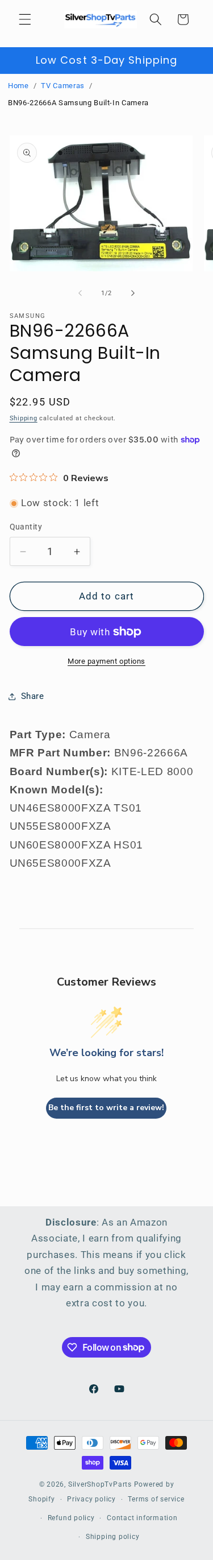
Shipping (23, 418)
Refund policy (71, 1518)
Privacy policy (91, 1499)
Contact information (142, 1518)
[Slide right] (132, 293)
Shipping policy (113, 1537)
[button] (25, 19)
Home (18, 85)
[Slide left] (80, 293)
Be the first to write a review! (106, 1107)
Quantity (26, 526)
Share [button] (32, 696)
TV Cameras (63, 85)
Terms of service (156, 1499)
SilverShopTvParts (100, 1484)
